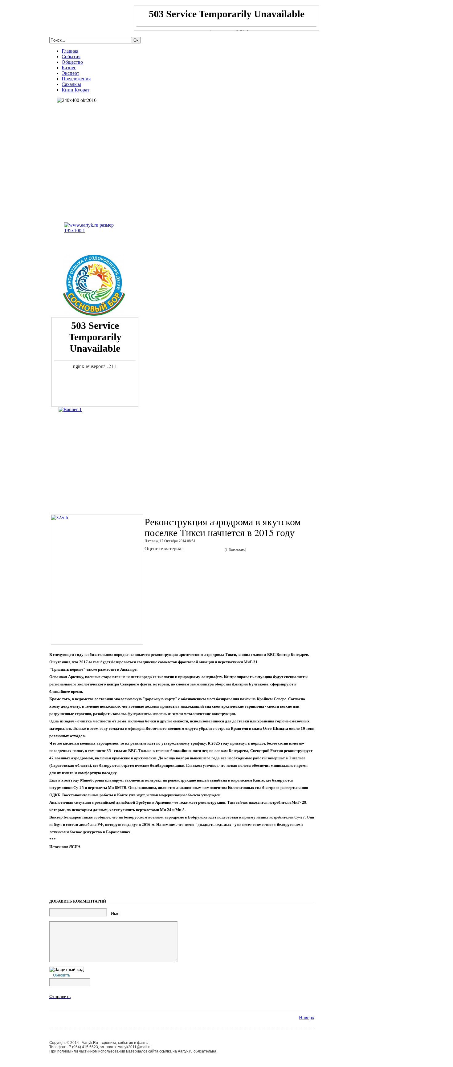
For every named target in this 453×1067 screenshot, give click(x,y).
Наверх (306, 1017)
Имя (115, 913)
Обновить (61, 975)
